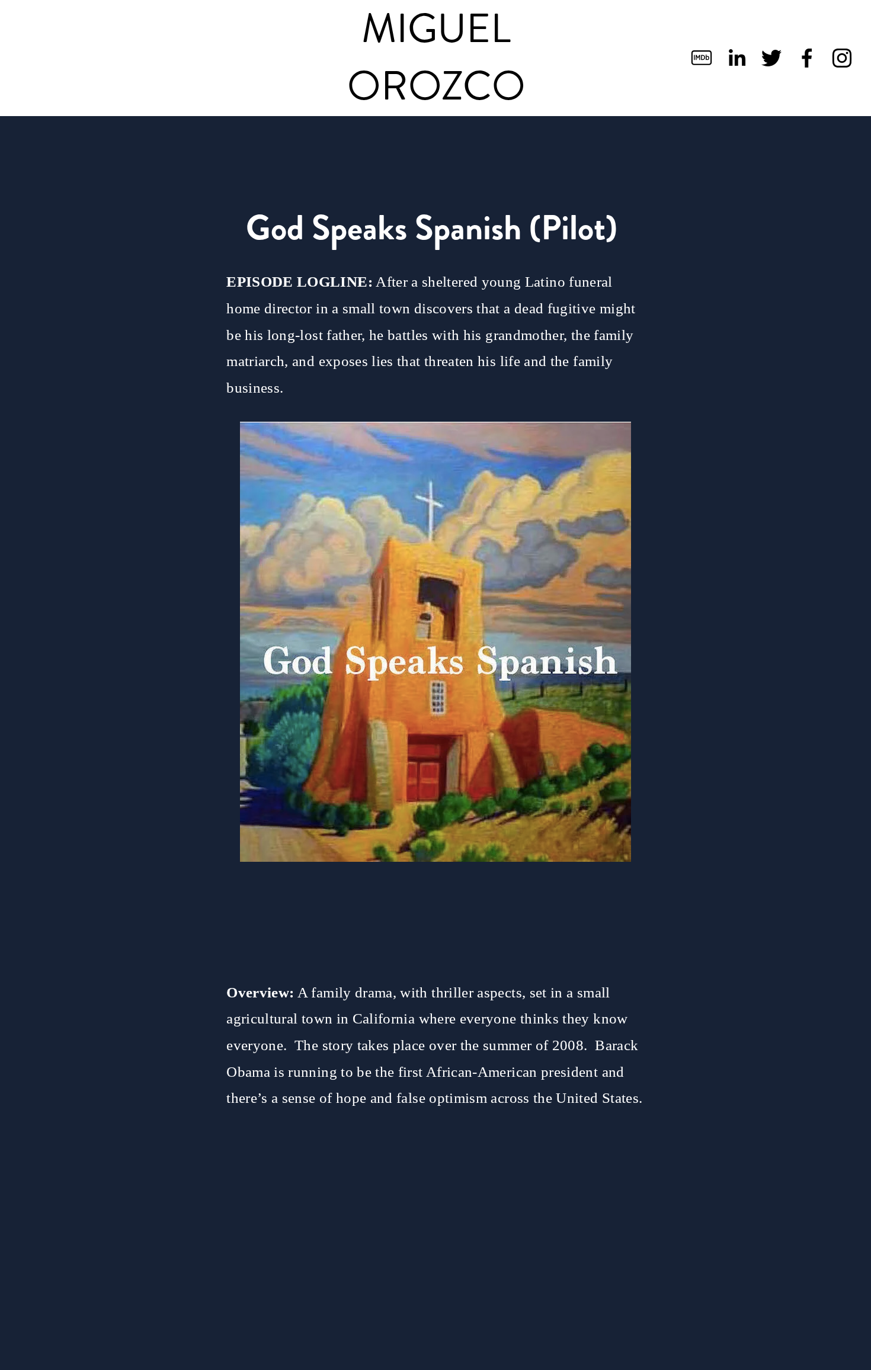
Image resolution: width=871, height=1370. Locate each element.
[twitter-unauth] (771, 58)
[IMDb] (701, 58)
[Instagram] (842, 58)
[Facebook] (807, 58)
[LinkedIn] (736, 58)
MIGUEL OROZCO (436, 57)
